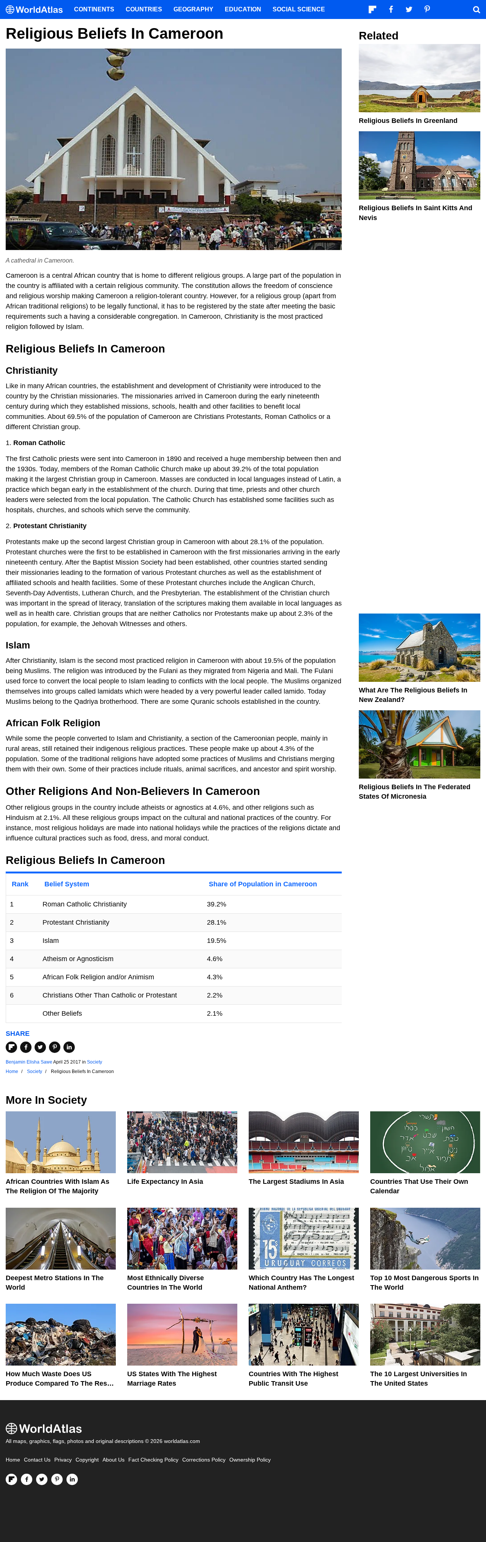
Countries (144, 9)
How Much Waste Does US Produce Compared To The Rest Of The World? (57, 1383)
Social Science (299, 9)
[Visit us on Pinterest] (57, 1479)
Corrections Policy (204, 1460)
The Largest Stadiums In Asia (296, 1181)
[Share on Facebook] (26, 1047)
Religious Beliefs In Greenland (408, 120)
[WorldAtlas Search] (476, 9)
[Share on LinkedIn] (69, 1047)
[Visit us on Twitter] (41, 1479)
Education (243, 9)
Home (13, 1460)
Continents (94, 9)
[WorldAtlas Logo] (37, 9)
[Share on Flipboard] (11, 1047)
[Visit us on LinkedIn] (72, 1479)
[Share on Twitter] (40, 1047)
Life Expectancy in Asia (165, 1181)
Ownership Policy (250, 1460)
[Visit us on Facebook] (26, 1479)
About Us (114, 1460)
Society (94, 1062)
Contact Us (37, 1460)
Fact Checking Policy (153, 1460)
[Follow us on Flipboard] (11, 1479)
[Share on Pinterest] (54, 1047)
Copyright (87, 1460)
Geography (193, 9)
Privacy (63, 1460)
